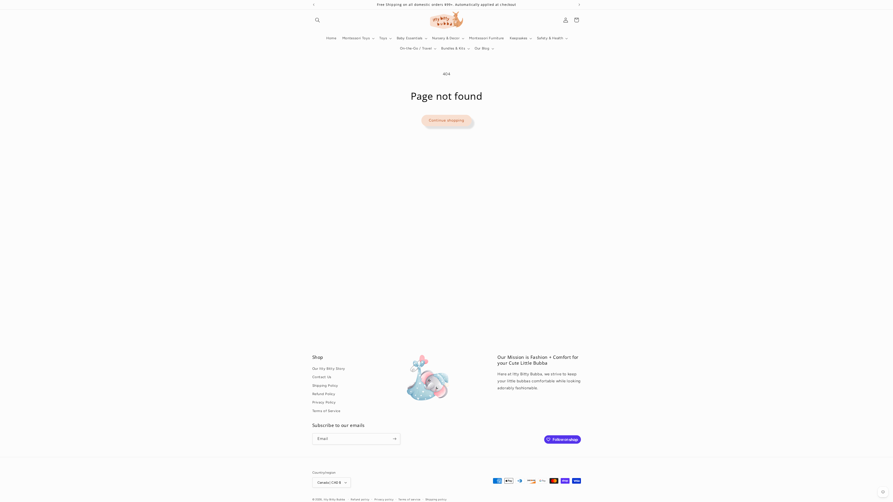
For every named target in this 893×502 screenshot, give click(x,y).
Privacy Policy (324, 402)
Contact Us (321, 377)
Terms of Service (326, 411)
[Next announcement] (579, 4)
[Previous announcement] (314, 4)
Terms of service (409, 499)
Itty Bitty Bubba (334, 499)
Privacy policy (384, 499)
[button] (317, 20)
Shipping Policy (325, 385)
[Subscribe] (394, 439)
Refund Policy (323, 394)
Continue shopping (446, 120)
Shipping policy (436, 499)
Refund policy (360, 499)
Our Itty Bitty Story (328, 369)
